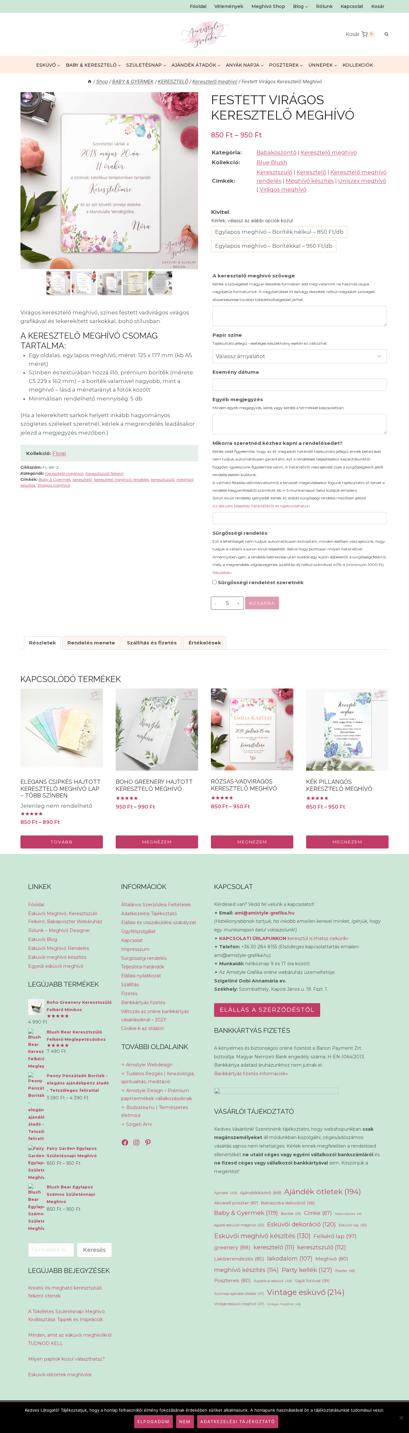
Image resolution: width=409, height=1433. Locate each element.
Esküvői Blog (42, 939)
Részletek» (222, 572)
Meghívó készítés (310, 181)
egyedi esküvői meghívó (239, 1225)
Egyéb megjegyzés (278, 403)
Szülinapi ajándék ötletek (239, 1294)
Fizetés (129, 993)
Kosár (377, 6)
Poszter (345, 1271)
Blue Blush (272, 162)
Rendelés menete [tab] (91, 643)
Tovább (62, 841)
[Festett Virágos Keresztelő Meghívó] (109, 180)
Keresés (94, 1249)
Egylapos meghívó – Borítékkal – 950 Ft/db (274, 246)
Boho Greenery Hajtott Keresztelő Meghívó (154, 785)
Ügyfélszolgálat (138, 931)
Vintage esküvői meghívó (239, 1304)
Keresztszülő (274, 172)
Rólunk (324, 6)
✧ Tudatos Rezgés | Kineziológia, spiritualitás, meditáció (158, 1077)
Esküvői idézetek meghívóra (59, 1375)
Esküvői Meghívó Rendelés (58, 948)
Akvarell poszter (236, 1202)
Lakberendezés (239, 1259)
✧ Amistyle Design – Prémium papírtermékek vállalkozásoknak (156, 1094)
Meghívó (331, 1259)
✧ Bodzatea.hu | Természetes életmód (154, 1111)
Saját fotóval (312, 1280)
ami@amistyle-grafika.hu (265, 913)
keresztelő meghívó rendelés (121, 479)
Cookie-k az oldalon (142, 1028)
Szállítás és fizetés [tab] (152, 643)
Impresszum (135, 949)
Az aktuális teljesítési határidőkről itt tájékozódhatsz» (261, 505)
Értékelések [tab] (205, 643)
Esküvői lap (353, 1225)
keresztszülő (162, 479)
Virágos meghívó (53, 485)
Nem (185, 1421)
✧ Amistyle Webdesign (147, 1065)
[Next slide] (169, 283)
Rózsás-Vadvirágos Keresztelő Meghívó (244, 785)
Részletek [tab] (42, 643)
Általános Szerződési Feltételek (156, 905)
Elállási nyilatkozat (141, 976)
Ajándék (225, 1193)
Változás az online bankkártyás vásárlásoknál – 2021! (155, 1015)
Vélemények (228, 6)
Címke (318, 1213)
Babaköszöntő (277, 152)
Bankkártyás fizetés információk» (251, 1074)
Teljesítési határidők (142, 967)
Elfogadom (153, 1421)
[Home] (89, 81)
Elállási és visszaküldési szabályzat (158, 922)
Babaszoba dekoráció (288, 1203)
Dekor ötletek (348, 1214)
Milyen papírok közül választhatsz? (66, 1359)
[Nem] (401, 1418)
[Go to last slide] (49, 283)
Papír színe (269, 338)
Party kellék (307, 1270)
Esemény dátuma (235, 372)
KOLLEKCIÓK (358, 65)
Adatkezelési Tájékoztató (149, 913)
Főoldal (198, 6)
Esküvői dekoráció (301, 1224)
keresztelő (82, 479)
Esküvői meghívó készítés (57, 957)
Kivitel (220, 212)
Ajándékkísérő (260, 1192)
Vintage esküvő (305, 1292)
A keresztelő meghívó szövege (293, 287)
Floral (59, 453)
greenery (232, 1247)
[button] (58, 283)
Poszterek (232, 1280)
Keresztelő (311, 172)
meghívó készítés (246, 1270)
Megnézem (157, 841)
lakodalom (290, 1258)
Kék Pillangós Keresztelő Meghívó (339, 785)
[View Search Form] (383, 34)
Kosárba (262, 603)
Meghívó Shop (268, 6)
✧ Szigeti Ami (136, 1124)
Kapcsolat (352, 6)
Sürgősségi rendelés (299, 552)
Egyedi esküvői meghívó (55, 966)
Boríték (291, 1213)
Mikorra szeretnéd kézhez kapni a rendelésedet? (298, 474)
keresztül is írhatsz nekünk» (284, 938)
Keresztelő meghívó (64, 473)
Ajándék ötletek (322, 1191)
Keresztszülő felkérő (104, 473)
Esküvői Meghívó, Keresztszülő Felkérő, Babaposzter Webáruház (65, 917)
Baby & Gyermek (54, 479)
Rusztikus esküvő (273, 1281)
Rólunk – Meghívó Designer (59, 930)
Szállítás (130, 985)
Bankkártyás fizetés (143, 1002)
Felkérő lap (335, 1236)
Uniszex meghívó (362, 181)
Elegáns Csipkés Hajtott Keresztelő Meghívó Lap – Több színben (60, 788)
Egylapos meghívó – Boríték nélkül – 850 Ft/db (279, 232)
